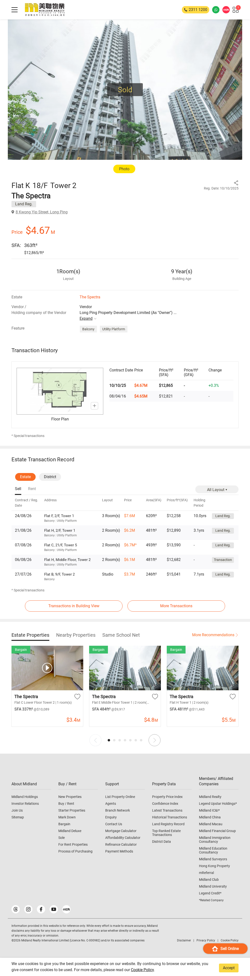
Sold (125, 89)
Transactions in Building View (73, 606)
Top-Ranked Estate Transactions (166, 833)
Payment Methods (119, 851)
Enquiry (111, 817)
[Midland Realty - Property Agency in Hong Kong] (44, 9)
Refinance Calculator (121, 844)
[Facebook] (41, 909)
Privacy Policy (206, 940)
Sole (61, 838)
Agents (110, 803)
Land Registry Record (168, 824)
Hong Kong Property (214, 866)
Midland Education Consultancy (213, 850)
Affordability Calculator (122, 838)
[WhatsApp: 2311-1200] (215, 9)
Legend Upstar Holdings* (218, 803)
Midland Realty (210, 797)
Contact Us (113, 824)
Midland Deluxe (69, 831)
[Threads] (15, 909)
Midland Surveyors (213, 859)
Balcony (88, 329)
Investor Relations (25, 803)
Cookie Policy (142, 969)
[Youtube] (54, 909)
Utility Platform (113, 329)
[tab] (18, 489)
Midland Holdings (24, 797)
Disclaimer (184, 940)
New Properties (70, 797)
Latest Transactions (167, 810)
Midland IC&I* (209, 810)
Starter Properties (71, 810)
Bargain (64, 824)
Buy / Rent (66, 803)
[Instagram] (28, 909)
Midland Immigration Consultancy (214, 839)
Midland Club (209, 879)
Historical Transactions (169, 817)
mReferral (206, 873)
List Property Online (120, 797)
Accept (229, 968)
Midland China (210, 817)
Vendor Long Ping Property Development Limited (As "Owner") (128, 312)
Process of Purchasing (75, 851)
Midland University (213, 886)
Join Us (17, 810)
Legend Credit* (210, 893)
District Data (161, 841)
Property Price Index (167, 797)
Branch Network (117, 810)
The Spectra (90, 297)
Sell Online (229, 948)
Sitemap (17, 817)
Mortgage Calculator (120, 831)
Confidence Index (165, 803)
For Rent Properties (73, 844)
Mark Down (67, 817)
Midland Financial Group (217, 831)
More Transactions (176, 606)
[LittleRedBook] (66, 909)
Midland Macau (210, 824)
